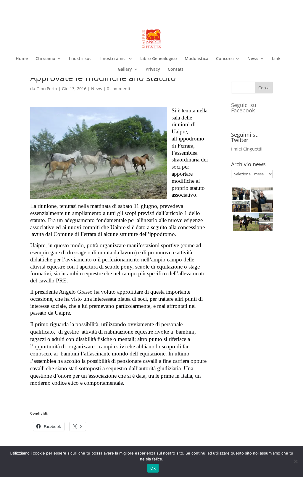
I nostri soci (81, 58)
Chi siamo (45, 58)
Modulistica (196, 58)
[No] (296, 461)
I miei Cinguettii (246, 149)
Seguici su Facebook (243, 107)
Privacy (153, 69)
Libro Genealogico (158, 58)
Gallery (125, 69)
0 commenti (118, 88)
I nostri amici (113, 58)
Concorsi (225, 58)
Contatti (176, 69)
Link (276, 58)
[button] (240, 193)
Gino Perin (46, 88)
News (252, 58)
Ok (153, 468)
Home (22, 58)
